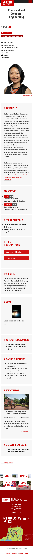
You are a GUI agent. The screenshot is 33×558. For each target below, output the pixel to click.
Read (24, 431)
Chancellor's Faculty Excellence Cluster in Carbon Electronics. (16, 177)
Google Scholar (11, 258)
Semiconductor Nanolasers (14, 321)
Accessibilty (14, 553)
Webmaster (7, 553)
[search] (30, 1)
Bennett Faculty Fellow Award (16, 347)
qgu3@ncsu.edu (8, 45)
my (26, 553)
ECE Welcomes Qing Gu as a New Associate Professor (16, 412)
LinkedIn (6, 58)
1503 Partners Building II (11, 48)
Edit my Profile (8, 463)
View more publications (14, 252)
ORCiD (5, 55)
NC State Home (8, 1)
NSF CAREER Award (13, 344)
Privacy (21, 553)
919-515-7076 (8, 42)
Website (6, 53)
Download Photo (26, 95)
